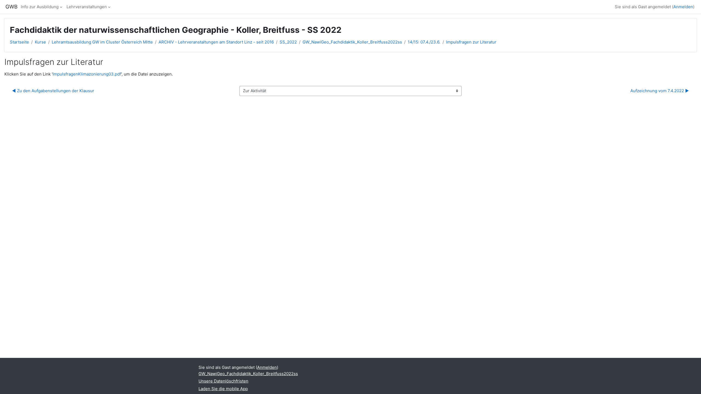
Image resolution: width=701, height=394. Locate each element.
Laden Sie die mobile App (223, 388)
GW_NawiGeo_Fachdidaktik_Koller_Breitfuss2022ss (352, 42)
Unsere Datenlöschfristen (223, 381)
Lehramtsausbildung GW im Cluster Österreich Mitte (102, 42)
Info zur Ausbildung (40, 6)
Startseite (19, 42)
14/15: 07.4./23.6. (424, 42)
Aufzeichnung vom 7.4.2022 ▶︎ (659, 90)
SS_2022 (288, 42)
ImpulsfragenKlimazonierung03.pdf (87, 74)
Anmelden (683, 6)
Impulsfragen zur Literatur (471, 42)
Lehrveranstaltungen (87, 6)
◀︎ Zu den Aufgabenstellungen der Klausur (53, 90)
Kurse (40, 42)
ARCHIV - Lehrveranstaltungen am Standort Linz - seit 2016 (216, 42)
